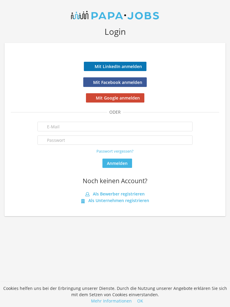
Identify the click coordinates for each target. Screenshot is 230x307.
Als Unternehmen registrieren (118, 200)
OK (140, 301)
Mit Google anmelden (118, 98)
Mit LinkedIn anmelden (118, 66)
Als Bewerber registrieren (118, 194)
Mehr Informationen (111, 301)
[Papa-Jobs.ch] (115, 14)
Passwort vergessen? (115, 151)
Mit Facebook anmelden (117, 82)
